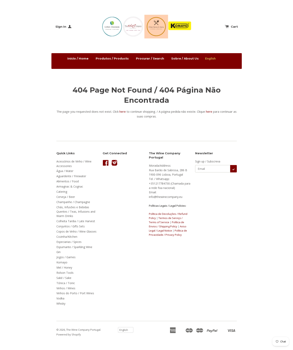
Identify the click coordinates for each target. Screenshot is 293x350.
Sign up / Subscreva (207, 161)
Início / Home (77, 58)
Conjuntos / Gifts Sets (70, 226)
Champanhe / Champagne (73, 202)
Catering (61, 192)
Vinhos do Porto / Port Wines (75, 293)
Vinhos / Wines (65, 288)
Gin (58, 252)
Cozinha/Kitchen (66, 237)
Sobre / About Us (185, 58)
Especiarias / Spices (69, 242)
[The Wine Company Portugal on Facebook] (106, 164)
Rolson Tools (65, 273)
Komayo (61, 262)
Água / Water (64, 171)
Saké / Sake (63, 278)
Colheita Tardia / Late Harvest (75, 221)
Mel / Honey (64, 267)
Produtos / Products (112, 58)
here (122, 111)
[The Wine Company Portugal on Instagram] (114, 164)
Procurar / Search (150, 58)
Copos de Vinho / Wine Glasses (76, 231)
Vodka (60, 298)
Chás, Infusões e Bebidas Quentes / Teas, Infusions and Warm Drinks (75, 211)
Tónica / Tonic (65, 283)
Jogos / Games (66, 257)
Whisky (60, 303)
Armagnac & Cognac (69, 186)
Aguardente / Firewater (71, 176)
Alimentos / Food (67, 181)
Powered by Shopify (68, 334)
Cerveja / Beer (65, 197)
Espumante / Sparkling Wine (74, 247)
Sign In (61, 26)
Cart (234, 26)
